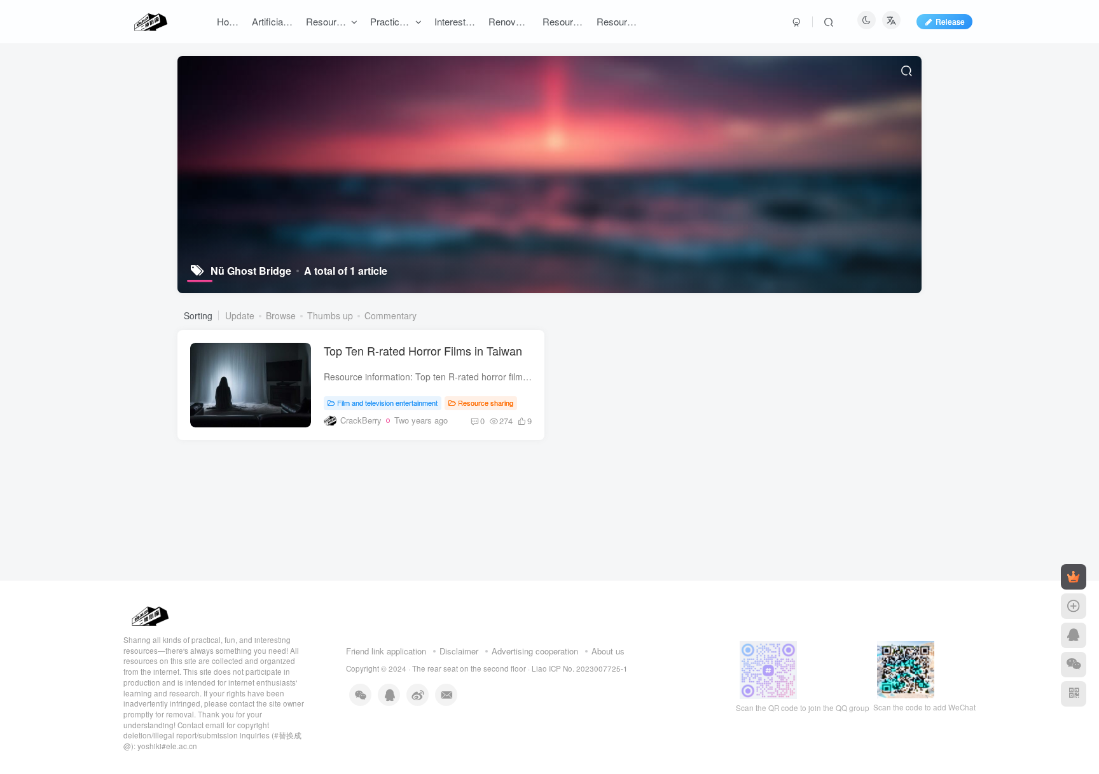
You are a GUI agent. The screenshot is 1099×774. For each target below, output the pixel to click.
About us (608, 651)
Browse (281, 315)
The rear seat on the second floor (469, 668)
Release (950, 21)
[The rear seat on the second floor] (148, 614)
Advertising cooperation (535, 651)
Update (239, 315)
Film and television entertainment (387, 402)
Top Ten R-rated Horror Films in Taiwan (423, 350)
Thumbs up (330, 315)
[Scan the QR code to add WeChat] (1073, 664)
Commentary (390, 315)
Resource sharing (485, 402)
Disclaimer (458, 651)
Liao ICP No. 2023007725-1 (580, 668)
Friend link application (386, 651)
